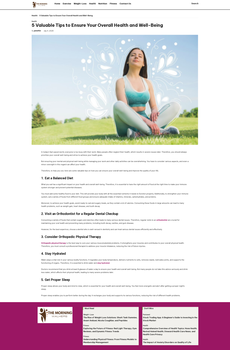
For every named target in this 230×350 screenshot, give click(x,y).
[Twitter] (64, 30)
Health (34, 16)
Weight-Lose (88, 314)
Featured (146, 314)
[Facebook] (58, 30)
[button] (192, 3)
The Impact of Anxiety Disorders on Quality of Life (167, 342)
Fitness (86, 325)
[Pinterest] (69, 30)
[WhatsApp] (75, 30)
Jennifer (37, 31)
